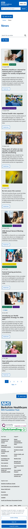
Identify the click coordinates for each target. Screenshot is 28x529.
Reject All (14, 522)
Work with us (4, 466)
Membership (4, 455)
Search (24, 8)
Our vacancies (4, 463)
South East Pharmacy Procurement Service (11, 500)
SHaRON (3, 497)
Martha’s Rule (17, 458)
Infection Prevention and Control (5, 451)
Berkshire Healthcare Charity (8, 483)
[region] (14, 517)
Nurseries (3, 492)
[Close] (26, 508)
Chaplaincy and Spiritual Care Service (5, 441)
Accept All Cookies (14, 526)
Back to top (23, 396)
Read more (6, 89)
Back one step (8, 16)
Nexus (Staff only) (5, 489)
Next (13, 384)
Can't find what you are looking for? (10, 486)
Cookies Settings (14, 517)
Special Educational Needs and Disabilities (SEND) (6, 470)
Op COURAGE (4, 495)
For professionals (18, 447)
